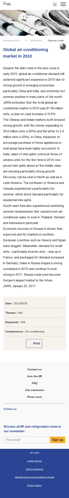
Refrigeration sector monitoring (37, 40)
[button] (63, 4)
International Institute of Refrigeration (12, 40)
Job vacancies (34, 390)
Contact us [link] (34, 369)
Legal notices (34, 461)
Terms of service (34, 469)
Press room (34, 396)
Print (36, 343)
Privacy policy (34, 485)
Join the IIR (34, 376)
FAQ (34, 383)
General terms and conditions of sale (34, 477)
